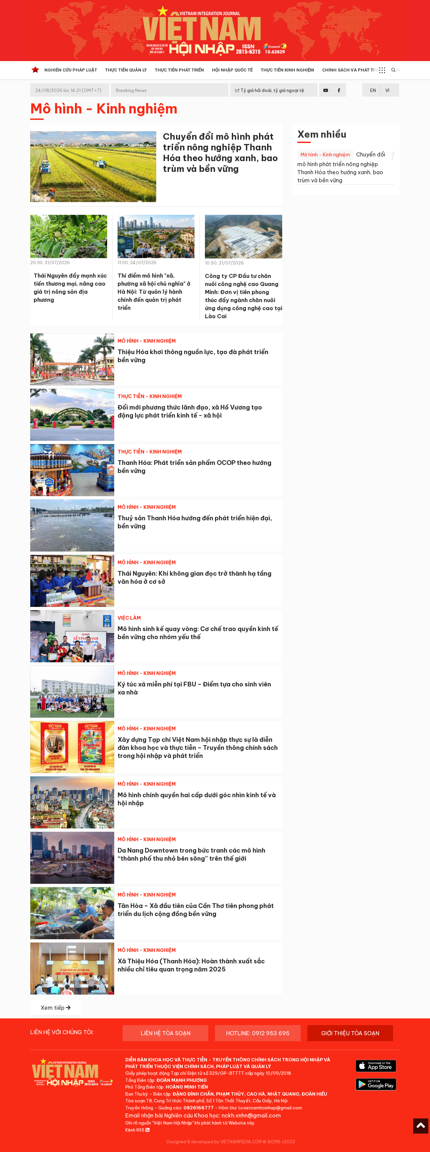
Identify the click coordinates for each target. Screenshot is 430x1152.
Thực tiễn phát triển (179, 70)
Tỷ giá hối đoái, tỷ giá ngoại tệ (272, 90)
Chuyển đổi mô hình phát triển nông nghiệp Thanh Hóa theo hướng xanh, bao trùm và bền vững (220, 152)
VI (387, 90)
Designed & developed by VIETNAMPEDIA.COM (214, 1141)
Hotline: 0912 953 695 (258, 1033)
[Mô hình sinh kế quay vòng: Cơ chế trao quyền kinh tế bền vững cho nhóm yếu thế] (72, 636)
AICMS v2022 (281, 1141)
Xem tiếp (53, 1007)
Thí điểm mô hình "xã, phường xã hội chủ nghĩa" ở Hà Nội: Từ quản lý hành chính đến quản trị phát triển (154, 291)
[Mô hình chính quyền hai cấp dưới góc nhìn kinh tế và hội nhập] (72, 802)
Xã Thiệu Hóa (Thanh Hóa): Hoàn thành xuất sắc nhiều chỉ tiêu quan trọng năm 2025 (191, 965)
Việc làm (129, 618)
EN (373, 90)
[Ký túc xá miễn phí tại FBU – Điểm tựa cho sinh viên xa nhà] (72, 692)
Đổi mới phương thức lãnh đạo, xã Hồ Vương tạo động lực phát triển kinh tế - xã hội (190, 411)
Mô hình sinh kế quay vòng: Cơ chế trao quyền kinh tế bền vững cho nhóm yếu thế (198, 633)
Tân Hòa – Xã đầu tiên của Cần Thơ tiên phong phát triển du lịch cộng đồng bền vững (196, 910)
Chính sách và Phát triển (352, 70)
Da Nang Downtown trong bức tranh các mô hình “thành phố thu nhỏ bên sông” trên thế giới (191, 854)
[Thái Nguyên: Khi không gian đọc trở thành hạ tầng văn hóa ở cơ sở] (72, 581)
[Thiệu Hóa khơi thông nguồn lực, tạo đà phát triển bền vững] (72, 359)
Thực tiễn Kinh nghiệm (287, 70)
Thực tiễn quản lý (126, 70)
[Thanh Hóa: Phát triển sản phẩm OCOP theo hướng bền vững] (72, 470)
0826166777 (198, 1107)
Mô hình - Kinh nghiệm (147, 341)
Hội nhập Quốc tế (232, 70)
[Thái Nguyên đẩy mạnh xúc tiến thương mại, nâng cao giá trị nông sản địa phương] (68, 238)
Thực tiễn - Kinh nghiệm (150, 396)
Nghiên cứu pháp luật (70, 70)
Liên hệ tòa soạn (165, 1033)
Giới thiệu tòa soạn (350, 1033)
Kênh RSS (135, 1130)
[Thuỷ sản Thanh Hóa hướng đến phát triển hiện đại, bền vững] (72, 525)
